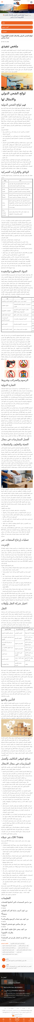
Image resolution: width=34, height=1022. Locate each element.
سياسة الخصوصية (18, 1014)
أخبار (29, 1008)
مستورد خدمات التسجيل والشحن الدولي (9, 954)
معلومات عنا (11, 1008)
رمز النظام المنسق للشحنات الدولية (9, 947)
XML (13, 1014)
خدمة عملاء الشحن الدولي (23, 947)
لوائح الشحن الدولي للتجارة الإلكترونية (17, 943)
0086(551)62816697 (14, 982)
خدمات (17, 1008)
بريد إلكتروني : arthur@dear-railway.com (14, 990)
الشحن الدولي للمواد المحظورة (8, 949)
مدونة (21, 1012)
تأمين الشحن (19, 952)
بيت (5, 1008)
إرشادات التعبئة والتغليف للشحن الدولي (24, 949)
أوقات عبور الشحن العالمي (23, 945)
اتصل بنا (23, 1008)
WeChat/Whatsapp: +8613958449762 (13, 987)
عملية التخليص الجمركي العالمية (8, 952)
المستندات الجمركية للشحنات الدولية (9, 945)
